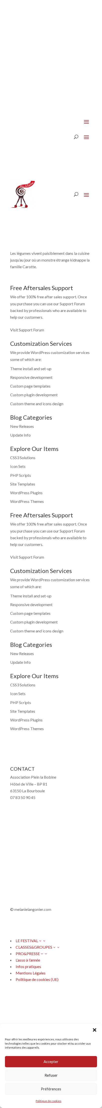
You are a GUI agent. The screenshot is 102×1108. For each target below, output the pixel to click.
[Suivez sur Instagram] (24, 924)
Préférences (51, 1089)
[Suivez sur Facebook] (14, 924)
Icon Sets (18, 466)
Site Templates (22, 484)
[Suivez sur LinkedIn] (44, 1000)
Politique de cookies (48, 1101)
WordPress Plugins (26, 492)
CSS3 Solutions (22, 457)
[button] (94, 1029)
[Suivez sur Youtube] (34, 924)
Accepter (51, 1061)
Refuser (51, 1075)
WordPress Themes (27, 501)
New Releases (22, 426)
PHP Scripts (20, 475)
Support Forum (72, 303)
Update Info (20, 435)
